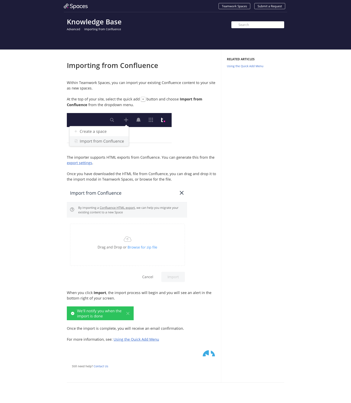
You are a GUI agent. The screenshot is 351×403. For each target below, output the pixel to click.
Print (203, 55)
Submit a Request (270, 6)
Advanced (73, 29)
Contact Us (101, 366)
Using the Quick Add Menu (136, 339)
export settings (79, 162)
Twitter (206, 353)
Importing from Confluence (102, 29)
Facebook (214, 353)
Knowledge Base (94, 21)
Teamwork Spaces (234, 6)
